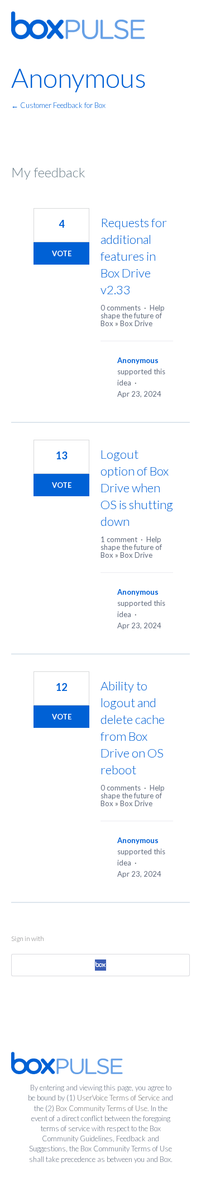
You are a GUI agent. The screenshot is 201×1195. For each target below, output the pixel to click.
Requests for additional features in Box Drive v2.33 (133, 256)
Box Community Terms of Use (101, 1108)
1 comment (118, 539)
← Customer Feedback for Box (58, 105)
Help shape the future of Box (132, 315)
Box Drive (136, 323)
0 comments (120, 307)
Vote (61, 253)
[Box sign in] (100, 965)
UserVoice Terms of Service (118, 1097)
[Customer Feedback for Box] (78, 25)
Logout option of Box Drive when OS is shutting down (136, 487)
